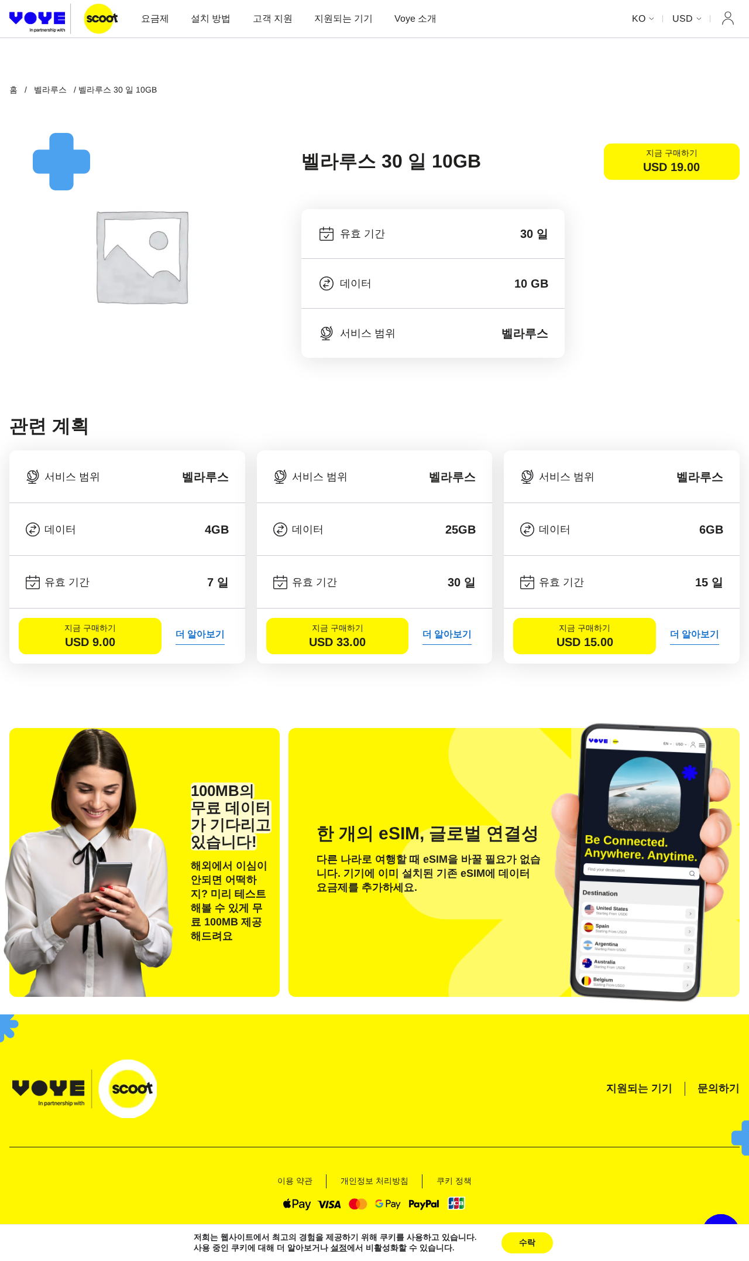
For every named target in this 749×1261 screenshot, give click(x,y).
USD (682, 18)
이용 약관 (294, 1180)
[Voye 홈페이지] (63, 18)
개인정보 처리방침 (374, 1180)
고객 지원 (273, 18)
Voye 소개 (415, 18)
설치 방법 (211, 18)
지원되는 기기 (343, 18)
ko (638, 18)
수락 (527, 1242)
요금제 (155, 18)
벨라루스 (50, 89)
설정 (339, 1248)
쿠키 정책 (454, 1180)
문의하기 (719, 1088)
